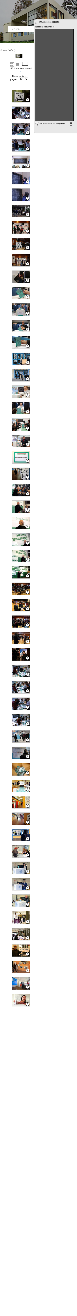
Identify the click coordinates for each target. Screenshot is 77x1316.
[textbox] (25, 29)
